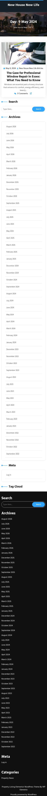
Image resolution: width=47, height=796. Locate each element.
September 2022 (12, 454)
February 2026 (11, 168)
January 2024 (11, 342)
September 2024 (12, 287)
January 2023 (11, 426)
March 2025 (10, 245)
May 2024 (10, 314)
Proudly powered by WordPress (23, 794)
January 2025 (11, 259)
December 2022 (12, 433)
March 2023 (10, 412)
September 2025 (12, 203)
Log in (8, 475)
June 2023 (10, 391)
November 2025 (12, 189)
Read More (22, 53)
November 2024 (12, 273)
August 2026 (11, 126)
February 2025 (11, 252)
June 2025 (10, 224)
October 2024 (11, 279)
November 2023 (12, 356)
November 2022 (12, 440)
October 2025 (11, 196)
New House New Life (23, 5)
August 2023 (11, 377)
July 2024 (9, 300)
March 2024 (10, 328)
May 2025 (10, 231)
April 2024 (10, 321)
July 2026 (9, 133)
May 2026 (10, 147)
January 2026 (11, 175)
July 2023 (9, 384)
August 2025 (11, 210)
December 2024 (12, 266)
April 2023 (10, 405)
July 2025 (9, 217)
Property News (7, 778)
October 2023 (11, 363)
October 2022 (11, 447)
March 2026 (10, 161)
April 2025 (10, 238)
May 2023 (10, 398)
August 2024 (11, 293)
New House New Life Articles (31, 68)
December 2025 (12, 182)
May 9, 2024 (11, 68)
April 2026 (10, 154)
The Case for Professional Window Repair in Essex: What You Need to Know (23, 76)
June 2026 (10, 140)
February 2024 (11, 335)
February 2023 (11, 419)
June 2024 (10, 307)
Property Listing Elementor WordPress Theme (21, 786)
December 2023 (12, 349)
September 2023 (12, 370)
